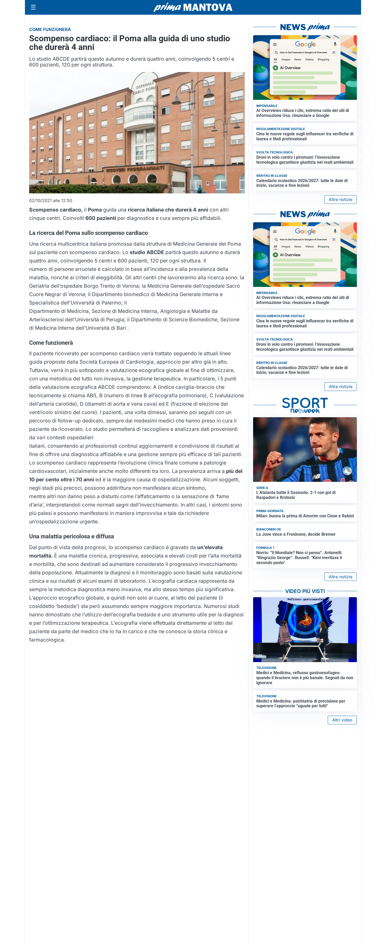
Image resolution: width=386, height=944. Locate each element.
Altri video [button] (342, 720)
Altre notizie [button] (340, 199)
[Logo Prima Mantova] (193, 7)
